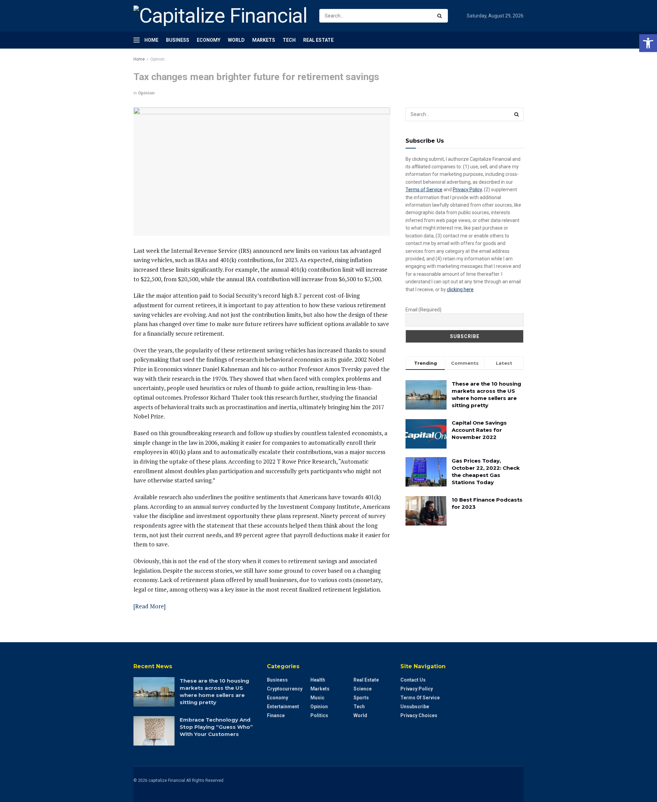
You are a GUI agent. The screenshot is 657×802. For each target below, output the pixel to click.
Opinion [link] (157, 59)
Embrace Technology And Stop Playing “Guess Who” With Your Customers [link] (216, 726)
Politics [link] (319, 715)
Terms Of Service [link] (420, 697)
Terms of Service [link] (423, 189)
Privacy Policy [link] (467, 189)
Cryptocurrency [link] (284, 688)
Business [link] (177, 40)
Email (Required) (423, 309)
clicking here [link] (460, 289)
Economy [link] (208, 40)
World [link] (236, 40)
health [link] (317, 680)
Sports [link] (361, 697)
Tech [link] (289, 40)
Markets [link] (263, 40)
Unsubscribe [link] (414, 706)
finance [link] (276, 715)
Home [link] (151, 40)
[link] (648, 43)
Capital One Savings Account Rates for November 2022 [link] (479, 429)
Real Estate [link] (318, 40)
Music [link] (317, 697)
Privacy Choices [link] (418, 715)
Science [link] (362, 688)
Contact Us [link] (413, 680)
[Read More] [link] (149, 606)
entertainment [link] (283, 706)
